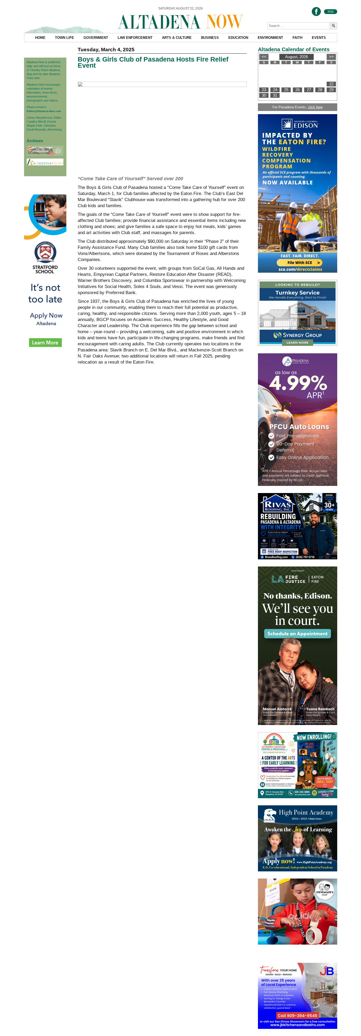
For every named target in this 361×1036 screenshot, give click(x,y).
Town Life (64, 38)
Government (96, 38)
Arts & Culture (177, 38)
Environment (270, 38)
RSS (331, 11)
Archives (35, 141)
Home (40, 38)
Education (238, 38)
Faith (297, 38)
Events (319, 38)
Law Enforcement (135, 38)
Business (210, 38)
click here (315, 107)
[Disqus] (162, 450)
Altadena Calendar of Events (294, 49)
